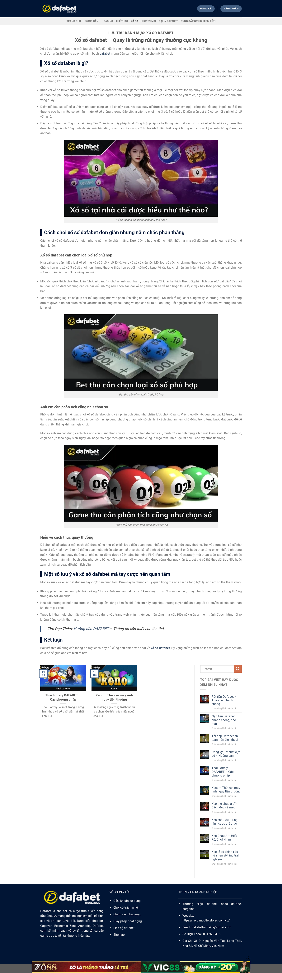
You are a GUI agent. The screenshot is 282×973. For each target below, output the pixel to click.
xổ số (134, 21)
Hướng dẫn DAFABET (91, 629)
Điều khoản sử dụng (127, 901)
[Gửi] (238, 669)
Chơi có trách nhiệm (126, 907)
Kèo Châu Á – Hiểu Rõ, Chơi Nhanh (224, 837)
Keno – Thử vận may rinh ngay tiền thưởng (114, 697)
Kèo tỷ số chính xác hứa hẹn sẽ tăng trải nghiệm (225, 855)
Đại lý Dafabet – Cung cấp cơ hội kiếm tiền (187, 21)
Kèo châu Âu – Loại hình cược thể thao (225, 821)
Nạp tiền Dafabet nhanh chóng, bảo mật (224, 719)
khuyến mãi (148, 21)
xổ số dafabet (160, 648)
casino (108, 21)
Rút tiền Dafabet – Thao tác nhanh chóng (224, 700)
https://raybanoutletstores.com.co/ (206, 920)
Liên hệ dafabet (123, 928)
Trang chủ (74, 21)
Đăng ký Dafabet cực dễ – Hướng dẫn (226, 753)
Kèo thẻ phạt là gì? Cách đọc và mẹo (224, 805)
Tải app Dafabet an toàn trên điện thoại (225, 738)
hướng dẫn (91, 21)
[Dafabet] (59, 8)
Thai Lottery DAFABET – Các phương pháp (63, 697)
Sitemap (119, 934)
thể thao (122, 21)
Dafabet (45, 911)
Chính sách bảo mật (127, 914)
